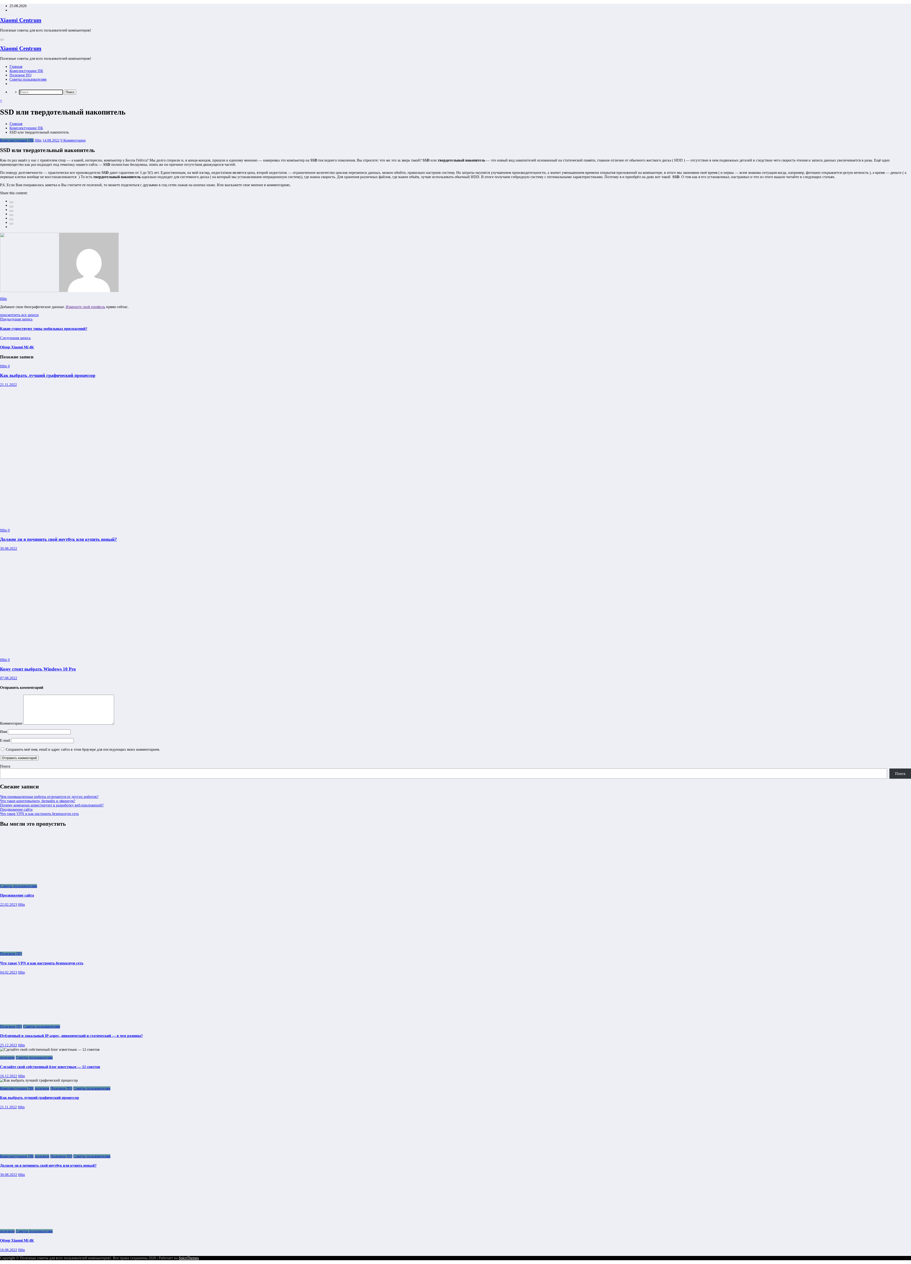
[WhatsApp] (11, 223)
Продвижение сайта (16, 809)
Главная (15, 67)
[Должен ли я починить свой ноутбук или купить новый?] (121, 522)
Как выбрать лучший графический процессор (47, 375)
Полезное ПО (20, 75)
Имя (4, 732)
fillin (38, 140)
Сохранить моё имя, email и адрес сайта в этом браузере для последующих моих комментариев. (83, 749)
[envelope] (11, 215)
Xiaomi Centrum (20, 20)
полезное (7, 1058)
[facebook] (11, 202)
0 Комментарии (73, 140)
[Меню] (2, 39)
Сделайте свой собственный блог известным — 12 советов (50, 1067)
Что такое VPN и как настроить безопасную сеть (39, 814)
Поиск (5, 766)
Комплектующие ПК (26, 71)
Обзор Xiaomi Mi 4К (17, 347)
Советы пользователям (27, 79)
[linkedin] (11, 211)
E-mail (5, 740)
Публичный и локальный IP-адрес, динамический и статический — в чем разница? (71, 1036)
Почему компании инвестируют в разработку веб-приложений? (52, 805)
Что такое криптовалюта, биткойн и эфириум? (37, 801)
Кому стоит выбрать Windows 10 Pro (38, 669)
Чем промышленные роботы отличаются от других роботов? (49, 797)
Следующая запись (15, 338)
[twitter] (11, 206)
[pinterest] (11, 219)
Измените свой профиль (85, 307)
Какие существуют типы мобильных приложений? (43, 329)
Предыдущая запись (16, 319)
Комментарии (11, 723)
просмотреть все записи (19, 315)
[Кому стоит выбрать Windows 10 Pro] (91, 652)
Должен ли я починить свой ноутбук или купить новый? (58, 539)
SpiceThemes (189, 1258)
